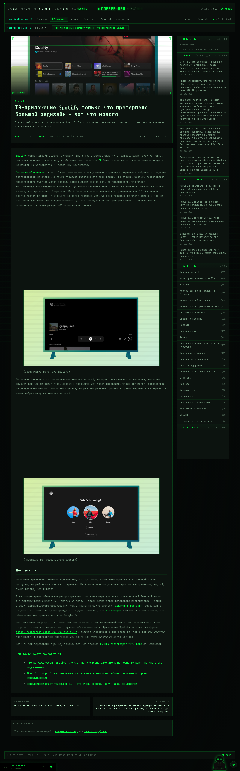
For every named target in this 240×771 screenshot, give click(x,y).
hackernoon (203, 396)
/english (106, 19)
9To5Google (113, 610)
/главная (41, 19)
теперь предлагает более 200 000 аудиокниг (46, 632)
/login (189, 19)
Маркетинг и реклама (203, 408)
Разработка (203, 284)
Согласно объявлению (30, 172)
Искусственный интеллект (203, 300)
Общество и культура (203, 312)
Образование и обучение (203, 402)
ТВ (99, 160)
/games (75, 19)
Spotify (21, 155)
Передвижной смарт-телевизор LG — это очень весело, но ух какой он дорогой (82, 683)
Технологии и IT (203, 272)
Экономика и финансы (203, 353)
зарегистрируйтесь (95, 731)
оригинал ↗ (159, 136)
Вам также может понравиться (200, 49)
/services (90, 19)
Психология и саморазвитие (203, 371)
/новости (59, 19)
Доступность (187, 44)
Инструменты (203, 390)
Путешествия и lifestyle (203, 421)
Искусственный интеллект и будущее (203, 292)
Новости (203, 325)
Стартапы (203, 377)
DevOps (203, 414)
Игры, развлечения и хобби (203, 278)
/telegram (122, 19)
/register (204, 19)
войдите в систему (66, 731)
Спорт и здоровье (203, 365)
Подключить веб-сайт (127, 605)
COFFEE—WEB (113, 9)
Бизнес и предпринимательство (203, 306)
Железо (203, 337)
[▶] (5, 767)
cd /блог (40, 27)
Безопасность (203, 331)
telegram (227, 755)
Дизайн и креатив (203, 318)
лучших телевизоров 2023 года (121, 644)
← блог (143, 136)
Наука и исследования (203, 359)
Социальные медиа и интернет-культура (203, 345)
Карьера (203, 384)
